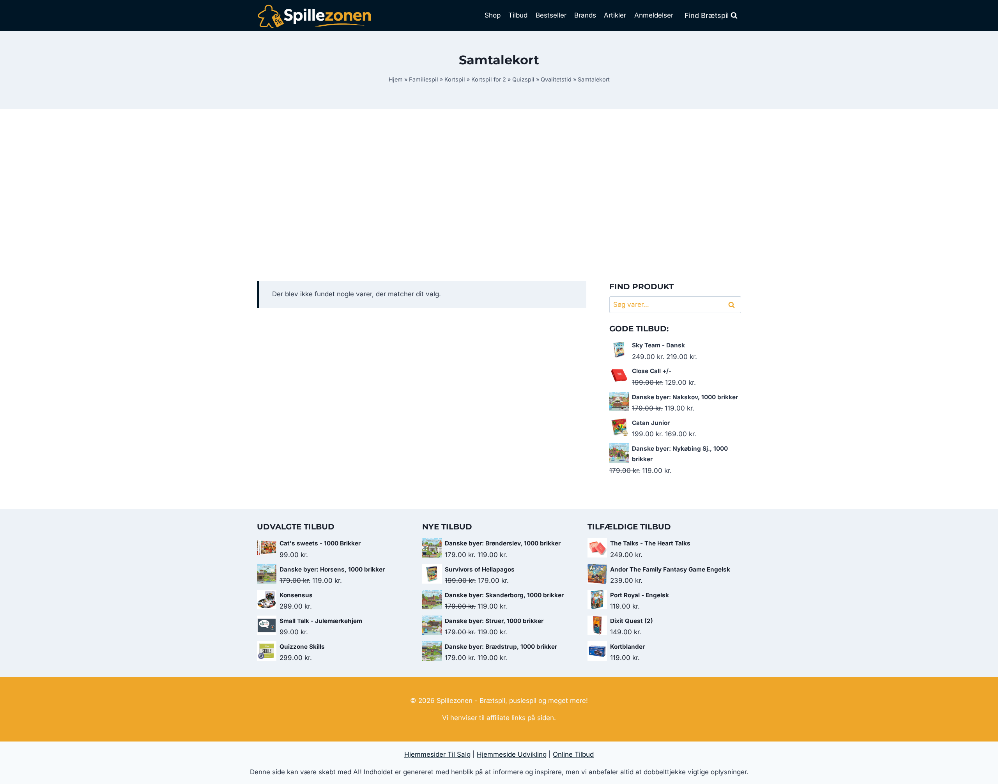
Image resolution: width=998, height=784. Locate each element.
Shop (493, 15)
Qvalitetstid (556, 79)
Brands (585, 15)
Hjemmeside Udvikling (512, 754)
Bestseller (551, 15)
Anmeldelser (653, 15)
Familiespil (423, 79)
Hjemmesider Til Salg (437, 754)
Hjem (396, 79)
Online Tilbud (573, 754)
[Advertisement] (499, 195)
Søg (733, 305)
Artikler (615, 15)
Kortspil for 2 (488, 79)
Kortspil (454, 79)
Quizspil (523, 79)
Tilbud (517, 15)
